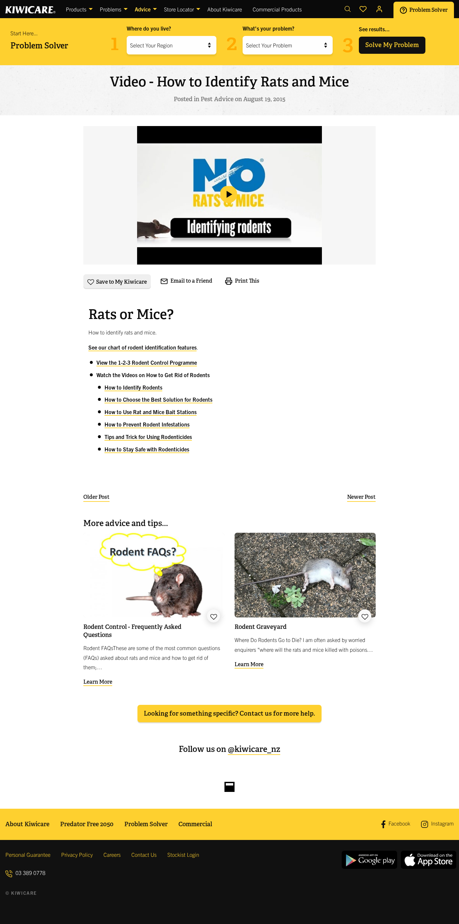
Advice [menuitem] (143, 9)
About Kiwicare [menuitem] (224, 9)
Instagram (442, 823)
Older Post (96, 496)
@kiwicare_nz (254, 749)
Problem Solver (428, 9)
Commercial (195, 824)
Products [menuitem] (76, 9)
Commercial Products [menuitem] (277, 9)
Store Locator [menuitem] (179, 9)
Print (246, 280)
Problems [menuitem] (110, 9)
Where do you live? (149, 28)
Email (190, 280)
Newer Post (361, 496)
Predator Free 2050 (87, 824)
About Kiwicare (27, 824)
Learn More (97, 681)
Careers (112, 854)
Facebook (398, 823)
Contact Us (144, 854)
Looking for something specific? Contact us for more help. (229, 713)
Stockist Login (183, 854)
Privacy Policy (77, 854)
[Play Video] (229, 195)
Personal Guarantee (27, 854)
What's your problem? (268, 28)
